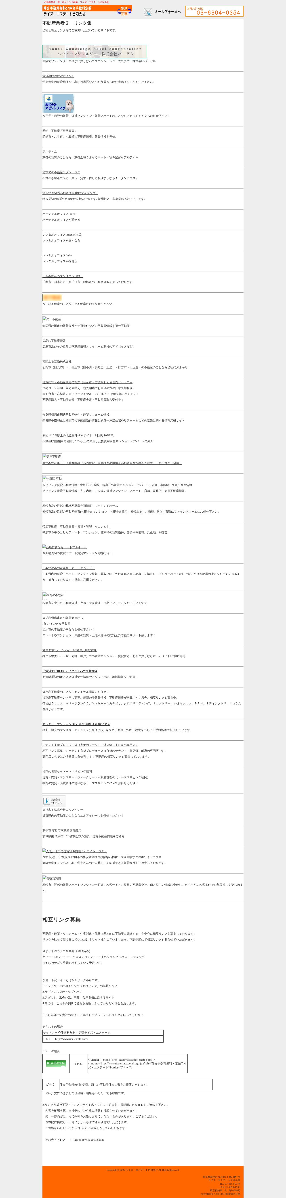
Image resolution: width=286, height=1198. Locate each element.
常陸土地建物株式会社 (57, 361)
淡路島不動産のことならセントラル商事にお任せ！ (75, 691)
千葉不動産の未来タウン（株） (62, 276)
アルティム (49, 151)
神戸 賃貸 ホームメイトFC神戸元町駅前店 (69, 650)
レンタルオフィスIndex (57, 255)
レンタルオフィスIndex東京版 (61, 234)
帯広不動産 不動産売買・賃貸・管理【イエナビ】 (75, 526)
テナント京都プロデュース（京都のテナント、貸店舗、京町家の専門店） (90, 745)
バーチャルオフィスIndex (59, 214)
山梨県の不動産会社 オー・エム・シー (68, 568)
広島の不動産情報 (54, 340)
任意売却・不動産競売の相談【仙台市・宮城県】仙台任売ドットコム (87, 382)
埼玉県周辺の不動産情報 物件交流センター (70, 193)
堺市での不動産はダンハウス (61, 172)
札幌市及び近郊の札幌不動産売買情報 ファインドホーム (80, 505)
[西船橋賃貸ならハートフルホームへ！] (64, 547)
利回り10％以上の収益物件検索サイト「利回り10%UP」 (79, 435)
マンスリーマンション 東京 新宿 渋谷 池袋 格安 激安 (76, 724)
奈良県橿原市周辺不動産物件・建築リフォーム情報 (75, 414)
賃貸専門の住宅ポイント (58, 76)
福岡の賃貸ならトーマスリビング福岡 (67, 771)
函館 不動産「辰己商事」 (59, 130)
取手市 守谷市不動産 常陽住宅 (62, 830)
